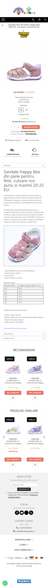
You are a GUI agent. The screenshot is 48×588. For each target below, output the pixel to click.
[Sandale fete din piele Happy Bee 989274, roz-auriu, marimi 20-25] (24, 63)
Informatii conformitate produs (15, 328)
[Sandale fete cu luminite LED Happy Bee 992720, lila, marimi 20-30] (35, 366)
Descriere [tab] (7, 165)
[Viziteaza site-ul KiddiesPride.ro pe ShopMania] (24, 581)
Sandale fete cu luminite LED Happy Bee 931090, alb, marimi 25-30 (13, 442)
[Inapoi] (2, 25)
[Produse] (3, 20)
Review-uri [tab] (9, 338)
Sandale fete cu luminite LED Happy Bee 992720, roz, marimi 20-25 (13, 381)
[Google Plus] (26, 513)
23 (26, 110)
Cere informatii (33, 140)
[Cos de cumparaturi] (39, 19)
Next (44, 66)
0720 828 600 (25, 528)
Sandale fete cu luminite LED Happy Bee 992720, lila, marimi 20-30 (35, 381)
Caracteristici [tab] (8, 334)
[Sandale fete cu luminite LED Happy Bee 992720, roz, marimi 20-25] (13, 366)
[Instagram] (31, 513)
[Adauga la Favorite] (13, 398)
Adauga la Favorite (14, 140)
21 (21, 110)
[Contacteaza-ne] (33, 19)
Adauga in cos (31, 127)
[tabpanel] (24, 63)
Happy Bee (13, 378)
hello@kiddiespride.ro (25, 531)
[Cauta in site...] (45, 19)
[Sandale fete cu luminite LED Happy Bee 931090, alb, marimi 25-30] (13, 427)
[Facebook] (17, 513)
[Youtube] (22, 513)
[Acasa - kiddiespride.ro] (24, 11)
